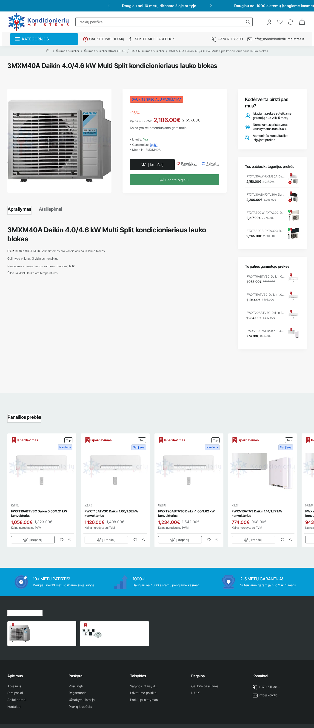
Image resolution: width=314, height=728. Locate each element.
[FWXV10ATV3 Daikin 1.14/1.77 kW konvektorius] (293, 333)
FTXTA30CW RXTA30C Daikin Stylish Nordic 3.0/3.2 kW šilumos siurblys (265, 212)
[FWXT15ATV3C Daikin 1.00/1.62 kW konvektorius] (293, 297)
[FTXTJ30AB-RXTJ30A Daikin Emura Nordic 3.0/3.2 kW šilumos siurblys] (293, 197)
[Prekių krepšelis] (302, 21)
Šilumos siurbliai (67, 51)
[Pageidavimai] (280, 21)
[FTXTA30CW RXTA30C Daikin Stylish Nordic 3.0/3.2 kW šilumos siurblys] (293, 215)
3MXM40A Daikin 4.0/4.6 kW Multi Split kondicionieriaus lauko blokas (218, 51)
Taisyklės (138, 676)
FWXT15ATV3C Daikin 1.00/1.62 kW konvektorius (265, 294)
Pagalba (198, 676)
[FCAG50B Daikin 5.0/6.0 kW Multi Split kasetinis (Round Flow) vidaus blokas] (92, 633)
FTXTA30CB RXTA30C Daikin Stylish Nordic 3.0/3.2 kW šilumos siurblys (265, 231)
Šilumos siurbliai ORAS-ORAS (104, 51)
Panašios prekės (24, 417)
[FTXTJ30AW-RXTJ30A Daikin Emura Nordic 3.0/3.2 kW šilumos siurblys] (293, 179)
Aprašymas (19, 209)
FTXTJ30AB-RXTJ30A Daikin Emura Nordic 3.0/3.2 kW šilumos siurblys (265, 194)
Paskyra (76, 676)
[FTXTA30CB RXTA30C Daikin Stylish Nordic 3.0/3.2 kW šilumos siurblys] (293, 233)
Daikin (154, 144)
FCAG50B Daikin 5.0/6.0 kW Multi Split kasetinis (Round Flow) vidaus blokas (126, 628)
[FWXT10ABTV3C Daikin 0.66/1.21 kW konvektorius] (293, 279)
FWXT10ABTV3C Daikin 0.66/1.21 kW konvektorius (265, 276)
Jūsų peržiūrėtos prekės (25, 612)
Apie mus (15, 676)
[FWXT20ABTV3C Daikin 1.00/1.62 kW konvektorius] (293, 315)
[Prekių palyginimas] (291, 21)
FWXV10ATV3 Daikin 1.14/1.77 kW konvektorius (265, 331)
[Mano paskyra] (270, 21)
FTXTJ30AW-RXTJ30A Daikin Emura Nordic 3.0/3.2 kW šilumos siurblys (265, 176)
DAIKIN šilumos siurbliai (147, 51)
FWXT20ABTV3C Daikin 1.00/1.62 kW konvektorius (265, 313)
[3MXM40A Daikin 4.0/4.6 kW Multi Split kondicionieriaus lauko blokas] (19, 633)
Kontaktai (260, 676)
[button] (152, 164)
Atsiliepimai (50, 209)
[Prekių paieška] (247, 21)
